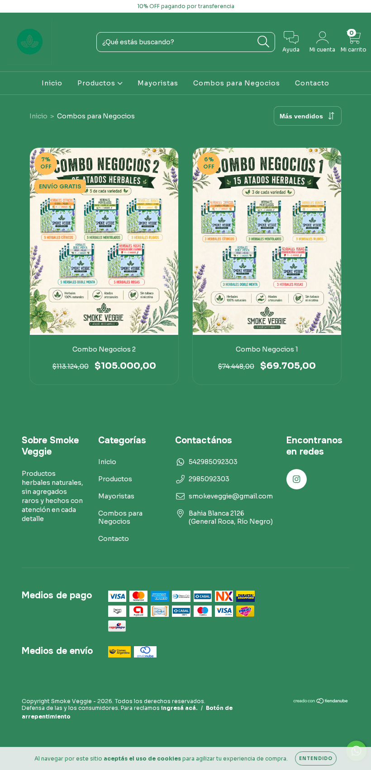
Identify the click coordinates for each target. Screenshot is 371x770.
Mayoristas (158, 83)
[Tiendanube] (321, 702)
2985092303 (209, 479)
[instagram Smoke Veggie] (13, 6)
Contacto (312, 83)
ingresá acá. (179, 707)
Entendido (316, 758)
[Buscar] (263, 41)
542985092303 (213, 462)
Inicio (52, 83)
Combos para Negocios (236, 83)
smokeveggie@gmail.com (231, 496)
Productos (97, 83)
